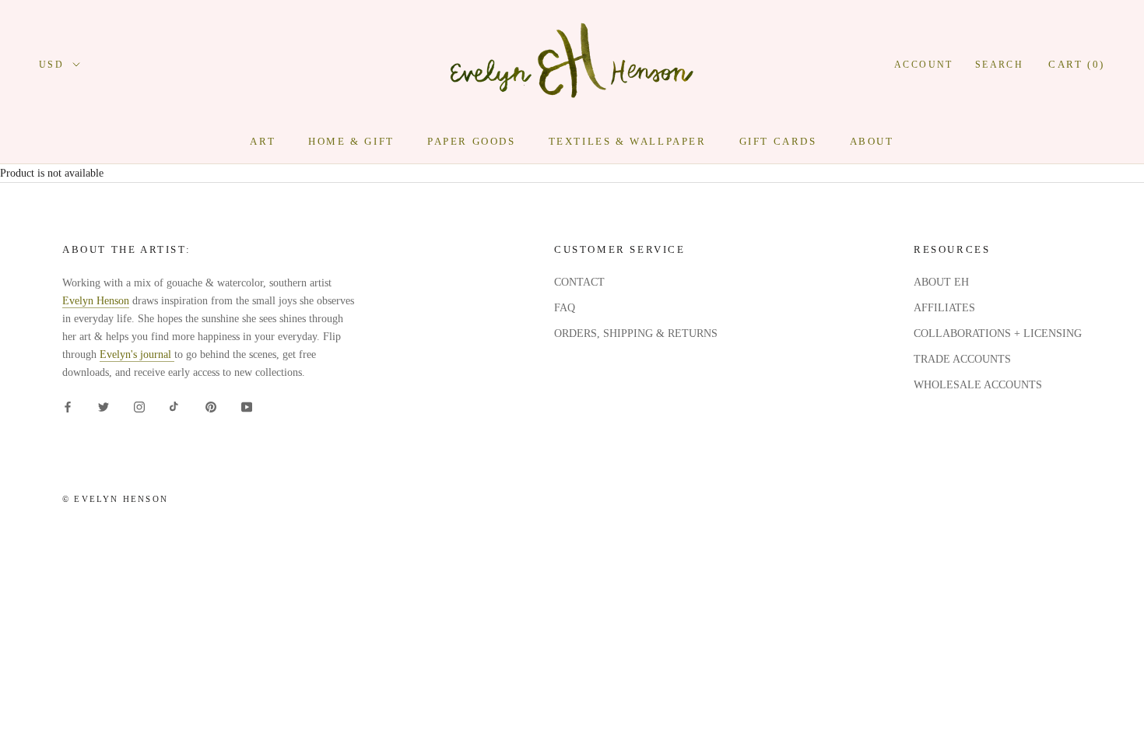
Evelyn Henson (95, 301)
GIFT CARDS (778, 141)
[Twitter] (103, 406)
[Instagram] (139, 406)
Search (999, 64)
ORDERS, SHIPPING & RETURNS (636, 333)
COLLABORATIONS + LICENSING (998, 333)
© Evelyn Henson (115, 499)
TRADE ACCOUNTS (962, 359)
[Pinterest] (210, 406)
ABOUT (872, 141)
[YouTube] (246, 406)
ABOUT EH (941, 282)
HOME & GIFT (351, 141)
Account (923, 64)
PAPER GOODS (471, 141)
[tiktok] (175, 406)
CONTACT (579, 282)
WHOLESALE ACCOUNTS (978, 385)
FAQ (564, 308)
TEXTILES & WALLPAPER (628, 141)
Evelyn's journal (137, 354)
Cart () (1076, 64)
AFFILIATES (944, 308)
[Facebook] (67, 406)
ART (262, 141)
